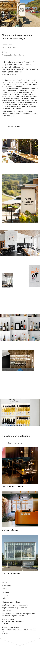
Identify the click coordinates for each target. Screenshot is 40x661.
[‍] (36, 5)
